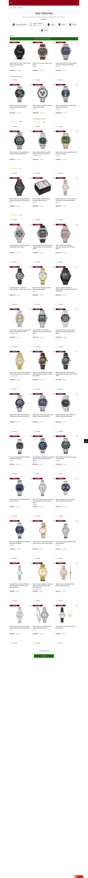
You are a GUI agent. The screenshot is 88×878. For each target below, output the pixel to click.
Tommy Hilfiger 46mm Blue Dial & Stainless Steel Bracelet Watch (65, 500)
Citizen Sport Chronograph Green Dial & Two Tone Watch (66, 152)
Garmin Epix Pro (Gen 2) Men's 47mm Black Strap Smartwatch (20, 63)
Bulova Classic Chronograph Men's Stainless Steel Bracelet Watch (19, 152)
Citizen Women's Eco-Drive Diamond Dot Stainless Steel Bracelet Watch (66, 199)
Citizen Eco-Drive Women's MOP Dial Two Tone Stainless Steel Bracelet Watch (43, 501)
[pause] (11, 3)
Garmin (53, 24)
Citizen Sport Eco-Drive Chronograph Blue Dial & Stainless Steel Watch (66, 63)
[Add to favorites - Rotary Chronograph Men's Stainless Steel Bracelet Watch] (31, 436)
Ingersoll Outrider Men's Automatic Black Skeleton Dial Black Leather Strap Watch (66, 374)
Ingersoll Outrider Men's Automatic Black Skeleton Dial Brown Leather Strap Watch (42, 374)
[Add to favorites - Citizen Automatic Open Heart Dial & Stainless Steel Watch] (77, 85)
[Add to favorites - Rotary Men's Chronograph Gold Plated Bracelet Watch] (54, 267)
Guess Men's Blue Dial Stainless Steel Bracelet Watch (20, 500)
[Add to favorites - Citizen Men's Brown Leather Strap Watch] (54, 42)
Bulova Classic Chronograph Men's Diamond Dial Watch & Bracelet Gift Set (19, 200)
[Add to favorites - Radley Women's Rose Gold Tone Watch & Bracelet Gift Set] (77, 563)
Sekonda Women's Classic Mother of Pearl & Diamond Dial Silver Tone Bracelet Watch (20, 585)
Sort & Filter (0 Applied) (43, 38)
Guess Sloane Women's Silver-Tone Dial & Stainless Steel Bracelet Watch (20, 627)
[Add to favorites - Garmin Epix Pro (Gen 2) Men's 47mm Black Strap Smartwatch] (31, 42)
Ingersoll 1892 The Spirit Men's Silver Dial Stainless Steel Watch (20, 246)
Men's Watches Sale (21, 24)
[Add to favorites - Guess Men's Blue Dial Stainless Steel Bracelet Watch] (31, 479)
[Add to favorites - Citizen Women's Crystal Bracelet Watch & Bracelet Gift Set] (54, 606)
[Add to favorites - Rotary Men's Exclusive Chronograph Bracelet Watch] (77, 436)
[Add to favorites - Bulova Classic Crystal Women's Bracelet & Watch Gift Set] (54, 178)
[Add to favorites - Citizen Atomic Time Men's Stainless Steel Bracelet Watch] (54, 85)
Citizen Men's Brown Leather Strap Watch (42, 63)
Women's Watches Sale (38, 24)
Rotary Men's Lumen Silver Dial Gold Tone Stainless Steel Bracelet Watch (20, 373)
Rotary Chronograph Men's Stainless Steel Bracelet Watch (20, 457)
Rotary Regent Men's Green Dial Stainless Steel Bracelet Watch (42, 152)
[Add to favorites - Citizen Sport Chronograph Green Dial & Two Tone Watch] (77, 131)
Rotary (46, 30)
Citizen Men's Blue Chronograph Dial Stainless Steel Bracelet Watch (43, 415)
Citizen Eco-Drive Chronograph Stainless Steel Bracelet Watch (18, 106)
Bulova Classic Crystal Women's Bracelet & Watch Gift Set (41, 199)
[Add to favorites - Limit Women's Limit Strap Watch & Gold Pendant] (77, 606)
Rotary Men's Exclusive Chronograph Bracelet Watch (66, 457)
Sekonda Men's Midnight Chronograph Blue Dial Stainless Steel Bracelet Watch (43, 458)
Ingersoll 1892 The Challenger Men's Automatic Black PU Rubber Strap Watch (43, 247)
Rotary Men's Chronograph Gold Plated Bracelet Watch (42, 288)
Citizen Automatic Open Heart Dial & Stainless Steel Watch (66, 106)
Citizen (63, 24)
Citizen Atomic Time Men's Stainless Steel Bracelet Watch (43, 106)
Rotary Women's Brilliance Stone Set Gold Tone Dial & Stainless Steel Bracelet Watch (43, 585)
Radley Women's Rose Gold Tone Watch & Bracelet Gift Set (65, 584)
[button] (77, 3)
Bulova (74, 24)
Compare (14, 79)
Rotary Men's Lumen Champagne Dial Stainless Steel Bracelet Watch (20, 330)
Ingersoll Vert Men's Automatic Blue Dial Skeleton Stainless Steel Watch (19, 415)
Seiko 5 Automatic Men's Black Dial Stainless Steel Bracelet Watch (65, 415)
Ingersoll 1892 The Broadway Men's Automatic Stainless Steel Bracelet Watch (65, 331)
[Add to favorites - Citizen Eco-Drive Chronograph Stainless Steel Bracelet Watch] (31, 85)
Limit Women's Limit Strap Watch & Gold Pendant (65, 627)
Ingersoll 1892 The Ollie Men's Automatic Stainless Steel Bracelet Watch (65, 247)
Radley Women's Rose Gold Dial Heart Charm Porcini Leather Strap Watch (43, 542)
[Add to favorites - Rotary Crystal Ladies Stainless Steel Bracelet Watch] (77, 521)
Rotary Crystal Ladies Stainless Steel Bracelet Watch (66, 542)
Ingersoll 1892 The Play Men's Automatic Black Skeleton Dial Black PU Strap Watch (66, 289)
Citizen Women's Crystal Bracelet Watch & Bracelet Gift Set (42, 627)
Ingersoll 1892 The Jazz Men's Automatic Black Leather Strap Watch (20, 288)
